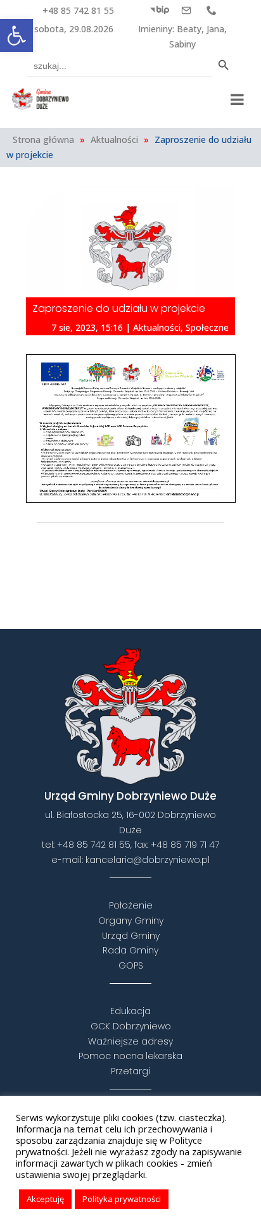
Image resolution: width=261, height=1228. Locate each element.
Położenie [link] (131, 905)
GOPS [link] (130, 965)
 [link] (212, 10)
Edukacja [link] (130, 1011)
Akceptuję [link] (45, 1199)
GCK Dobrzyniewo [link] (131, 1026)
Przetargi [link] (130, 1071)
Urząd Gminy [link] (131, 935)
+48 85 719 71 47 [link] (185, 844)
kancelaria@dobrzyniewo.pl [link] (148, 859)
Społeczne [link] (207, 327)
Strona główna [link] (43, 139)
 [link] (160, 545)
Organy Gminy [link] (130, 920)
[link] (16, 35)
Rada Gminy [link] (130, 950)
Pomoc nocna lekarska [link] (130, 1056)
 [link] (186, 10)
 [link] (159, 10)
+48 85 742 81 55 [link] (78, 10)
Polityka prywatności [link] (121, 1199)
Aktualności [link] (114, 139)
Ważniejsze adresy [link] (130, 1041)
